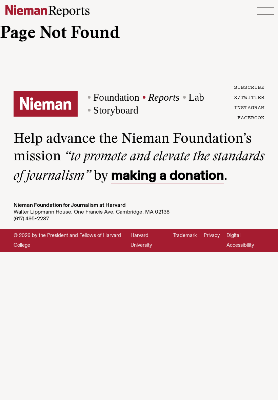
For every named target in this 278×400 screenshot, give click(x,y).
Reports (164, 97)
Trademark (185, 235)
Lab (196, 97)
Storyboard (115, 110)
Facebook (250, 117)
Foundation (116, 97)
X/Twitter (249, 97)
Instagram (249, 107)
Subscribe (249, 87)
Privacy (212, 235)
